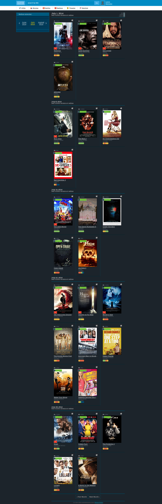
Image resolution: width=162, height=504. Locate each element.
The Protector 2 (109, 444)
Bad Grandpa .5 (60, 180)
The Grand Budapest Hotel (88, 227)
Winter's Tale (108, 315)
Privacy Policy (99, 502)
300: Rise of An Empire (63, 315)
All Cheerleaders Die (111, 139)
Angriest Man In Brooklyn (88, 356)
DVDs (23, 8)
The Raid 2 (82, 139)
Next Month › (94, 497)
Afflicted (57, 92)
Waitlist (85, 8)
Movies (35, 8)
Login (108, 2)
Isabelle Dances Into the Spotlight (88, 397)
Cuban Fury (83, 444)
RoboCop (57, 51)
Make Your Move (60, 397)
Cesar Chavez (108, 356)
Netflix (47, 8)
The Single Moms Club (63, 356)
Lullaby (57, 485)
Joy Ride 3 (82, 268)
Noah (56, 444)
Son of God (107, 51)
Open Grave (58, 268)
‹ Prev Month (82, 497)
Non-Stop (57, 139)
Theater (72, 8)
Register (109, 4)
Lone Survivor (83, 51)
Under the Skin (109, 227)
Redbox (60, 8)
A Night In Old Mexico (87, 485)
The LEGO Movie (60, 227)
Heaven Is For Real (85, 315)
